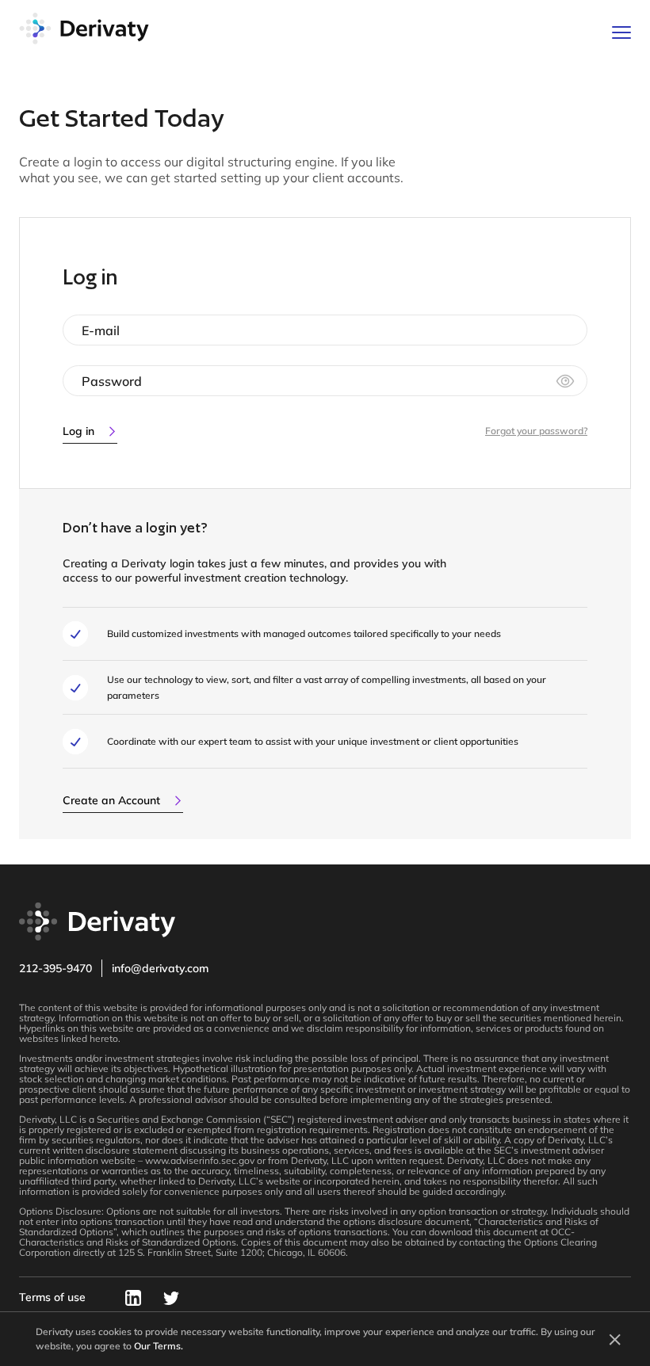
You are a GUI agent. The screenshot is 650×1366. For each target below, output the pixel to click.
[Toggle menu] (621, 32)
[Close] (614, 1339)
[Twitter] (171, 1303)
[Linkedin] (133, 1303)
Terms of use (52, 1297)
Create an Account (111, 800)
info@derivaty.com (160, 968)
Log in (78, 431)
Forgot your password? (536, 431)
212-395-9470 (55, 968)
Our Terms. (158, 1346)
